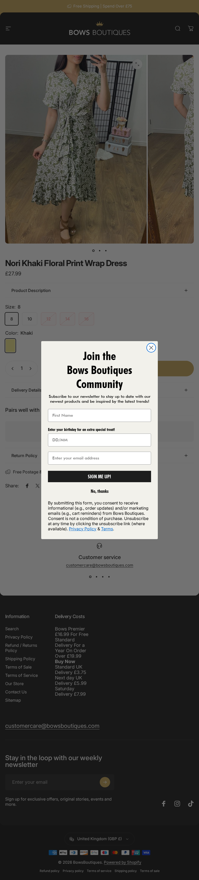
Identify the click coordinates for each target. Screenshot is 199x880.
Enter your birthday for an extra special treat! (81, 429)
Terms (107, 528)
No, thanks (100, 491)
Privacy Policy (82, 528)
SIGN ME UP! (99, 476)
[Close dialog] (151, 347)
